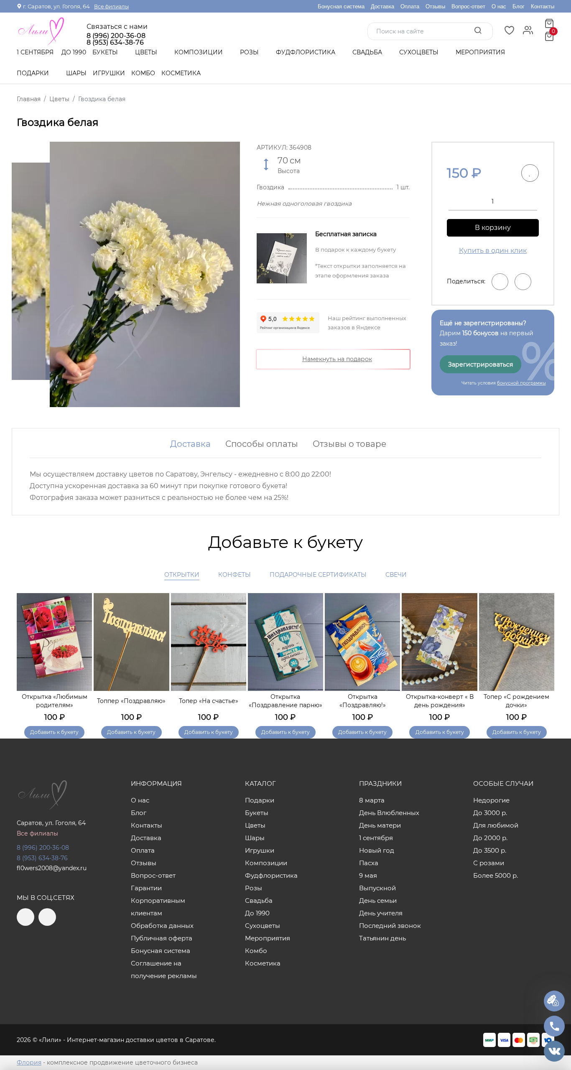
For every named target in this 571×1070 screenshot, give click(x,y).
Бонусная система (341, 6)
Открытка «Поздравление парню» (285, 701)
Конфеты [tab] (234, 574)
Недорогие (491, 800)
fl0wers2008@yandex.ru (52, 868)
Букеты (106, 52)
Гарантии (146, 888)
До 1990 (73, 52)
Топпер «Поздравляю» (131, 701)
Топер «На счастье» (208, 701)
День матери (380, 825)
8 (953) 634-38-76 (42, 858)
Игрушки (109, 73)
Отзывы (435, 6)
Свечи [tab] (396, 574)
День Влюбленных (389, 813)
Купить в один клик (493, 251)
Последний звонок (390, 926)
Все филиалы (111, 6)
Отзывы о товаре (349, 444)
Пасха (368, 863)
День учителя (381, 913)
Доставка (382, 6)
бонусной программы (521, 383)
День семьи (378, 900)
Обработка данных (162, 926)
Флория (29, 1062)
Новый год (376, 850)
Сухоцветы (419, 52)
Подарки (34, 73)
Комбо (143, 73)
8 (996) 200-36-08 (116, 36)
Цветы (147, 52)
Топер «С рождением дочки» (516, 701)
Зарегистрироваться (480, 364)
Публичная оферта (161, 938)
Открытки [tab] (181, 574)
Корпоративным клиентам (158, 907)
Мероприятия (480, 52)
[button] (543, 654)
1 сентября (35, 52)
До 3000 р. (490, 813)
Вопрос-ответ (468, 6)
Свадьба (368, 52)
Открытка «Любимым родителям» (54, 701)
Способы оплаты (261, 444)
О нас (499, 6)
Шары (76, 73)
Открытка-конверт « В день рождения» (440, 701)
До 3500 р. (489, 850)
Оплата (409, 6)
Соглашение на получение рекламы (164, 969)
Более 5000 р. (495, 875)
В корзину (493, 228)
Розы (250, 52)
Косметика (181, 73)
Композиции (199, 52)
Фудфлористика (306, 52)
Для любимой (495, 825)
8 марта (372, 800)
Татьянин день (382, 938)
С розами (488, 863)
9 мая (368, 875)
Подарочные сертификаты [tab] (318, 574)
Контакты (542, 6)
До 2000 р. (490, 838)
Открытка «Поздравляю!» (362, 701)
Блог (518, 6)
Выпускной (377, 888)
